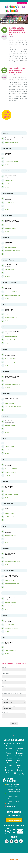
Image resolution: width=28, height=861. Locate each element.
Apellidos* (5, 673)
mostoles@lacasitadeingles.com (12, 428)
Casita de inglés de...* (8, 706)
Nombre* (5, 667)
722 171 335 (7, 231)
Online (20, 770)
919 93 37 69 (7, 475)
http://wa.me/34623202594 (10, 647)
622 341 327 (7, 453)
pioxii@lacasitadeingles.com (11, 472)
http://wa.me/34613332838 (10, 247)
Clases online (10, 794)
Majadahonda (10, 767)
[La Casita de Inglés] (12, 8)
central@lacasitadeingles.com (11, 142)
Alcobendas (9, 746)
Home (3, 18)
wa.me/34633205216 (9, 180)
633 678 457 (7, 609)
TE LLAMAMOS (14, 859)
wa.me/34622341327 (9, 446)
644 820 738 (7, 343)
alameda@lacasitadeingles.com (11, 161)
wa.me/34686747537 (9, 202)
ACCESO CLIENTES (22, 3)
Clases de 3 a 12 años (14, 789)
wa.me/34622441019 (9, 624)
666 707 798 (7, 586)
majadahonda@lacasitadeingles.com (12, 384)
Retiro (20, 750)
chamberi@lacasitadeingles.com (12, 272)
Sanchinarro (20, 753)
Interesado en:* (6, 699)
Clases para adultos (13, 801)
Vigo (20, 767)
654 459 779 (7, 365)
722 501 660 (7, 497)
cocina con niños (11, 18)
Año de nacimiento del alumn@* (12, 693)
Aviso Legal (11, 856)
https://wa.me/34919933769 (11, 468)
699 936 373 (7, 520)
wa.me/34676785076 (9, 381)
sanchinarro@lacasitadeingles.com (12, 339)
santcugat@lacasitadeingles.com (12, 583)
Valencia (20, 765)
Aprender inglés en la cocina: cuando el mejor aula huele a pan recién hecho (17, 31)
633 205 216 (7, 187)
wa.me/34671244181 (9, 403)
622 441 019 (7, 631)
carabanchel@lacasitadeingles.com (12, 250)
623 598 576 (7, 432)
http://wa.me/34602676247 (10, 158)
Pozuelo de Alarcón (20, 748)
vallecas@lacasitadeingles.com (11, 628)
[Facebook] (11, 841)
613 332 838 (7, 254)
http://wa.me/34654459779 (10, 358)
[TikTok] (21, 841)
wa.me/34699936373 (9, 513)
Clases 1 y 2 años (12, 786)
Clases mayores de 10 (14, 791)
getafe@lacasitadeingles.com (11, 317)
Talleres (8, 803)
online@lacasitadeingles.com (11, 449)
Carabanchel (10, 758)
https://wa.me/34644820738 (11, 336)
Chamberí (10, 760)
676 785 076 (7, 387)
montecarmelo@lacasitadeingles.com (13, 406)
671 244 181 (7, 410)
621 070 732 (7, 542)
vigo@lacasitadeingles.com (10, 650)
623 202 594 (7, 653)
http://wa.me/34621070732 (10, 535)
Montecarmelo (10, 770)
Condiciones (17, 856)
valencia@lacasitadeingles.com (11, 605)
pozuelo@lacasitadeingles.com (11, 516)
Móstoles (10, 772)
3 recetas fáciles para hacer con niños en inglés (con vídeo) (17, 70)
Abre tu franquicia (14, 815)
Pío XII (20, 743)
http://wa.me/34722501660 (10, 491)
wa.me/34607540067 (9, 269)
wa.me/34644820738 (9, 557)
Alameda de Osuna (10, 743)
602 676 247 (7, 164)
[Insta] (7, 841)
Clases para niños (13, 796)
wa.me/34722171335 (9, 224)
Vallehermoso (20, 763)
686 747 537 (7, 209)
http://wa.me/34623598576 (10, 425)
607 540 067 (7, 276)
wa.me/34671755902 (9, 314)
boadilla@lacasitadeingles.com (11, 228)
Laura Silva (13, 74)
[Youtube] (16, 841)
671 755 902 (7, 320)
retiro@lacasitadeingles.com (11, 539)
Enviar (14, 723)
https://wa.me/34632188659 (11, 291)
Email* (4, 686)
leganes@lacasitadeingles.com (11, 362)
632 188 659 (7, 298)
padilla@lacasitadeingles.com (11, 206)
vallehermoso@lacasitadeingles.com (12, 295)
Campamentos (10, 806)
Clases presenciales (12, 784)
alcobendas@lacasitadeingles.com (12, 183)
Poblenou (20, 746)
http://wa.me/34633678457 (10, 602)
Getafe (9, 763)
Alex (12, 36)
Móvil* (4, 680)
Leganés (10, 765)
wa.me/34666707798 (9, 580)
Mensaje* (5, 712)
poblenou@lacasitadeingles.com (12, 494)
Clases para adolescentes (15, 799)
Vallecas (20, 760)
